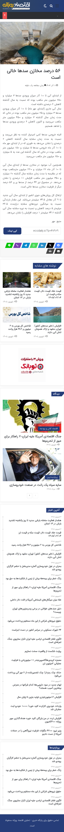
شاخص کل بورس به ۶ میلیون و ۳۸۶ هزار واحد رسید (32, 15)
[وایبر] (16, 245)
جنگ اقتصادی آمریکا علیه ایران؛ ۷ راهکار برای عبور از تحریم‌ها (32, 438)
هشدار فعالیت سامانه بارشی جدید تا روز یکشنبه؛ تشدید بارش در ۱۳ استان (17, 294)
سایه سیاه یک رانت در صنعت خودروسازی (35, 485)
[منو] (57, 7)
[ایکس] (49, 245)
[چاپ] (49, 251)
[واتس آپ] (33, 245)
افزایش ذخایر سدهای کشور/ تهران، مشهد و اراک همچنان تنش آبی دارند (47, 329)
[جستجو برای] (51, 7)
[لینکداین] (41, 245)
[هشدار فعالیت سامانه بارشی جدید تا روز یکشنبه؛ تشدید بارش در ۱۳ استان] (17, 280)
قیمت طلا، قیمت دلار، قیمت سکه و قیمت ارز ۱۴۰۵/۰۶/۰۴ (47, 294)
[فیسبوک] (57, 245)
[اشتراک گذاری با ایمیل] (57, 251)
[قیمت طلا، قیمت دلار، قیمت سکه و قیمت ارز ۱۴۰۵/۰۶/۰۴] (47, 280)
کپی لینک (12, 231)
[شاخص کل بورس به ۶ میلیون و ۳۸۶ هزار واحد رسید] (17, 315)
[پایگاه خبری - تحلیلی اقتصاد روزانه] (16, 6)
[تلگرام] (24, 245)
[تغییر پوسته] (45, 7)
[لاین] (8, 245)
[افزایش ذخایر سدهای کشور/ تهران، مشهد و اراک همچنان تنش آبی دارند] (47, 315)
